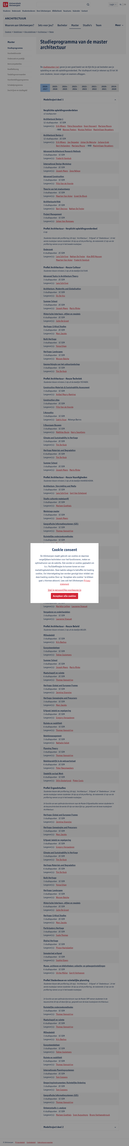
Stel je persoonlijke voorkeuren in (64, 589)
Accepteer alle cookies (64, 595)
